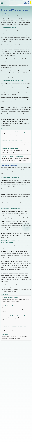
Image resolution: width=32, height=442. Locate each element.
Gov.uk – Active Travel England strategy (13, 132)
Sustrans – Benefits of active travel (12, 140)
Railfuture (5, 334)
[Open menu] (2, 3)
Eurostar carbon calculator (9, 297)
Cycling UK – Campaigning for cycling (12, 156)
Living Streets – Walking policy (10, 148)
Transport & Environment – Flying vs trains (14, 326)
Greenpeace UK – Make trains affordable (13, 316)
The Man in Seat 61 (7, 305)
